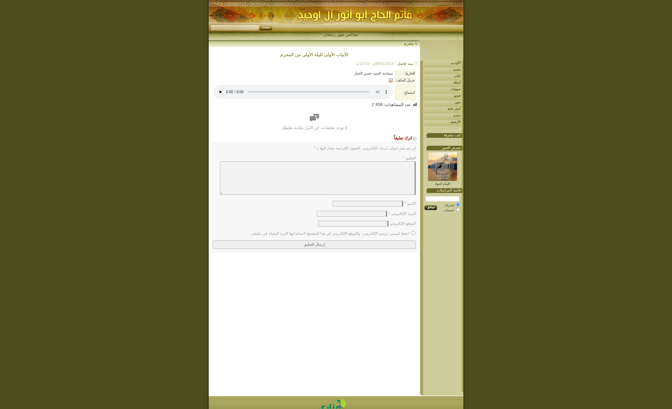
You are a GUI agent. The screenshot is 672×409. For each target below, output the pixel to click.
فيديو (457, 95)
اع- (355, 34)
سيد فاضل (405, 63)
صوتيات (456, 89)
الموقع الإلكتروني (403, 224)
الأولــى (456, 63)
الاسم (410, 204)
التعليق (409, 158)
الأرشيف (455, 122)
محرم (457, 69)
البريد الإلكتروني (402, 214)
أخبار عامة (454, 109)
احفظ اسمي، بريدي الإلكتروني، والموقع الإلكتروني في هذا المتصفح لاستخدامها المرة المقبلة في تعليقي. (330, 233)
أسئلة (457, 82)
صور (458, 102)
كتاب (457, 76)
